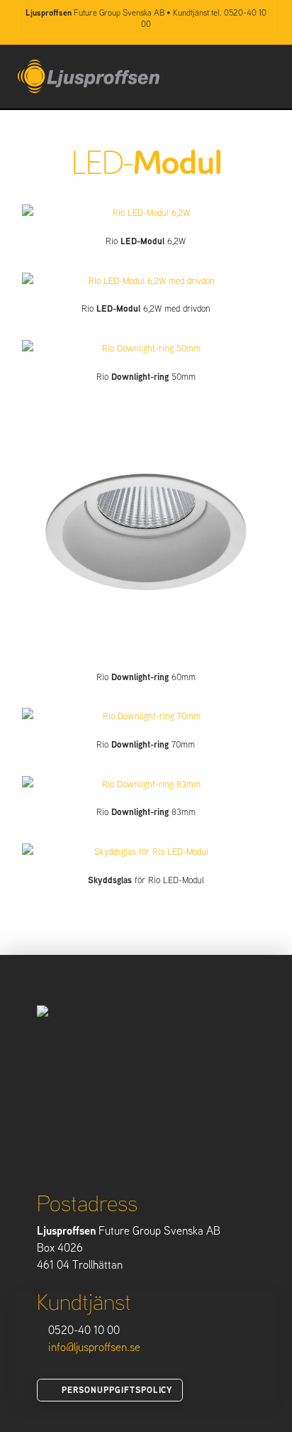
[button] (267, 74)
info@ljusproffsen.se (94, 1347)
